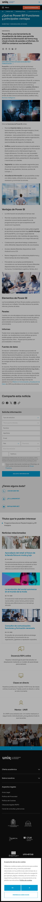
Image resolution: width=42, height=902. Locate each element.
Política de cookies (26, 880)
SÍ (29, 887)
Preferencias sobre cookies (21, 894)
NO (12, 887)
